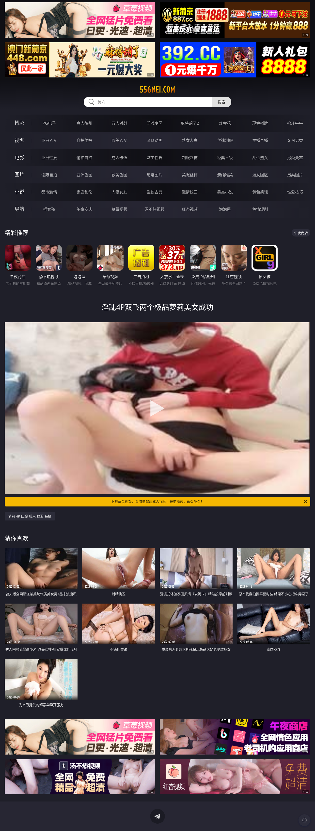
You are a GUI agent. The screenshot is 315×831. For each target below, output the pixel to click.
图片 (19, 174)
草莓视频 (119, 209)
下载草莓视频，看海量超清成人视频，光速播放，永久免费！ (157, 501)
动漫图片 (154, 175)
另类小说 (225, 192)
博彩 (19, 123)
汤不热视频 (154, 209)
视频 (19, 140)
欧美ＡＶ (119, 140)
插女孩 (49, 209)
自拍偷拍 (84, 140)
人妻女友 (119, 192)
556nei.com (157, 89)
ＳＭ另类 (295, 140)
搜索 (221, 102)
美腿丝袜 (190, 175)
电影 (19, 157)
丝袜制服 (225, 140)
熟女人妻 (190, 140)
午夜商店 (84, 209)
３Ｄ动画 (154, 140)
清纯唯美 (225, 175)
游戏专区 (154, 123)
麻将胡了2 (190, 123)
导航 (19, 209)
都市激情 (49, 192)
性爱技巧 (295, 192)
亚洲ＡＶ (49, 140)
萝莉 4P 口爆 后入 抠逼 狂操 (29, 516)
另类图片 (295, 175)
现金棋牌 (260, 123)
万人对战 (119, 123)
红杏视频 (190, 209)
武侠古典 (154, 192)
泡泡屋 (225, 209)
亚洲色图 (84, 175)
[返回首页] (304, 820)
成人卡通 (119, 157)
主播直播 (260, 140)
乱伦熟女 (260, 157)
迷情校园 (190, 192)
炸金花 (225, 123)
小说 (19, 192)
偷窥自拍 (49, 175)
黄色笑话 (260, 192)
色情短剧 (260, 209)
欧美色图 (119, 175)
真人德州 (84, 123)
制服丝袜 (190, 157)
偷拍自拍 (84, 157)
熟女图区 (260, 175)
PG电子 (49, 123)
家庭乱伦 (84, 192)
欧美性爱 (154, 157)
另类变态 (295, 157)
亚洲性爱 (49, 157)
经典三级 (225, 157)
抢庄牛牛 (295, 123)
